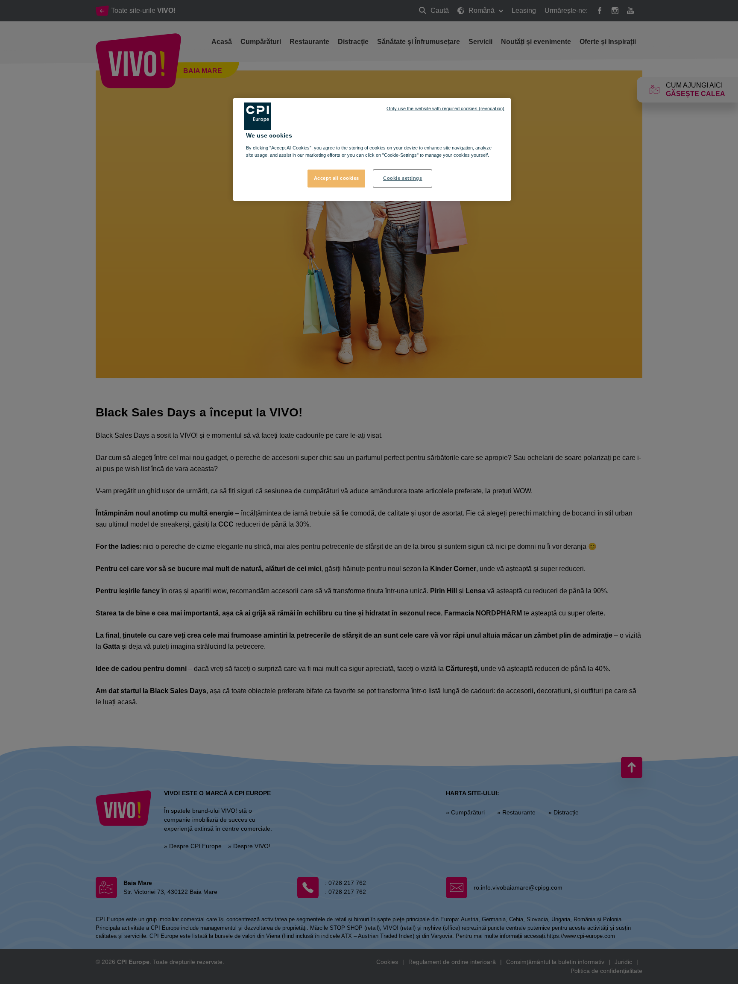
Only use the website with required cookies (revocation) (445, 108)
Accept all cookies (336, 178)
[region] (372, 149)
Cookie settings (402, 178)
